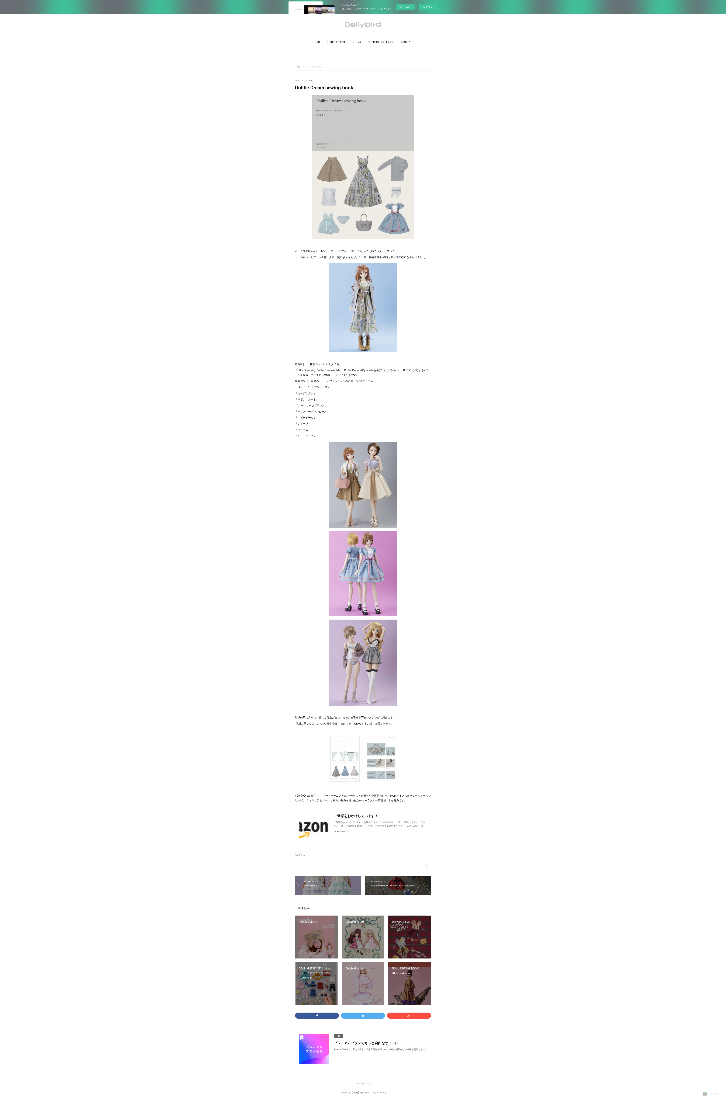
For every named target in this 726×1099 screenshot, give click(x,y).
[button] (316, 42)
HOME (316, 42)
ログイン (428, 7)
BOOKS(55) (300, 855)
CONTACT (407, 42)
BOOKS (356, 42)
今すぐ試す (405, 6)
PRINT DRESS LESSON (381, 42)
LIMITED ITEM (336, 42)
